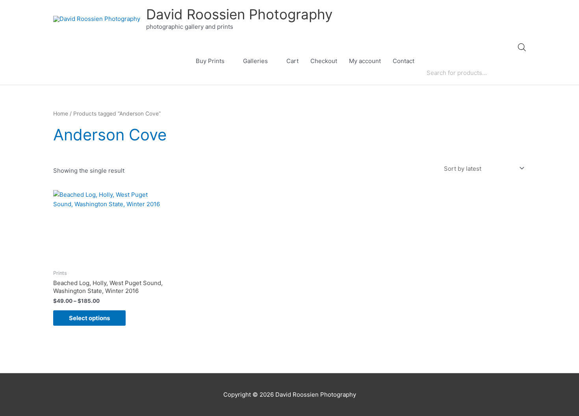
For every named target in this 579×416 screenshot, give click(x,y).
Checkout (323, 61)
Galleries (255, 61)
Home (60, 113)
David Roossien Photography (239, 14)
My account (365, 61)
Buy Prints (210, 61)
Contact (403, 61)
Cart (292, 61)
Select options (89, 318)
